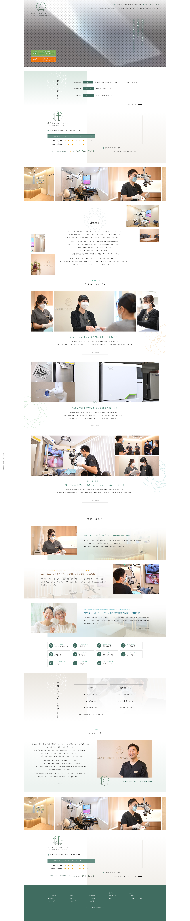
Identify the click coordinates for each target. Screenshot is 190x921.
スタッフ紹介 (120, 8)
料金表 (142, 8)
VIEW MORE (132, 104)
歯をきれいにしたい (126, 708)
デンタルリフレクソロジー (136, 898)
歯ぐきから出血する (91, 694)
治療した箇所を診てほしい (126, 694)
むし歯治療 (92, 898)
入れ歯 (131, 893)
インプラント (112, 898)
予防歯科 (91, 893)
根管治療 (91, 901)
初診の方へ (111, 8)
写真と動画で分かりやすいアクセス (125, 151)
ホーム (93, 8)
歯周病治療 (92, 895)
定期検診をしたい (126, 688)
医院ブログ (156, 8)
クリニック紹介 (101, 8)
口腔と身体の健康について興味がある (91, 714)
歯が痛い (91, 688)
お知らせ (148, 8)
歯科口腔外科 (112, 895)
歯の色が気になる (91, 701)
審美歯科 (111, 893)
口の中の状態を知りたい (126, 701)
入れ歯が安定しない (91, 708)
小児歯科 (131, 895)
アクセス (135, 8)
